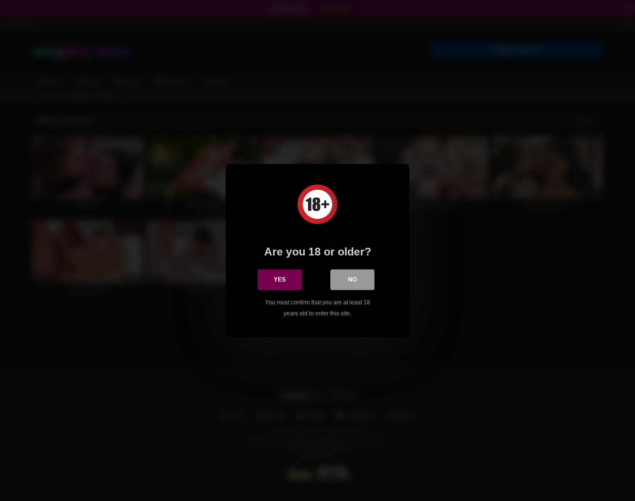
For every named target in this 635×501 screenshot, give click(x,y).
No (352, 279)
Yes (280, 279)
